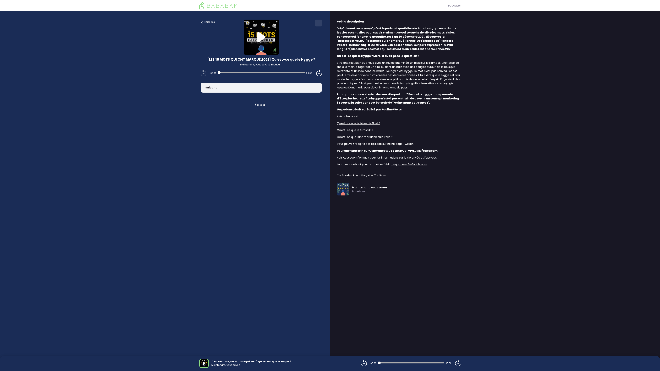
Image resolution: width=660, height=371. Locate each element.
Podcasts (454, 6)
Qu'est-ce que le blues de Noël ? (358, 123)
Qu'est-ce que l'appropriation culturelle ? (365, 137)
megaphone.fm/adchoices (409, 164)
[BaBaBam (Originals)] (323, 6)
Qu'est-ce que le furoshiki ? (355, 130)
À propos (260, 104)
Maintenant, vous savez (254, 64)
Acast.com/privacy (356, 158)
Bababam (276, 64)
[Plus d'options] (318, 23)
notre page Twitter (400, 144)
